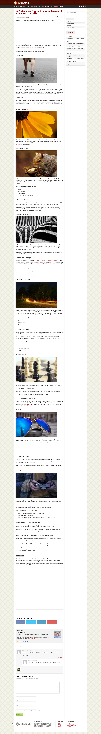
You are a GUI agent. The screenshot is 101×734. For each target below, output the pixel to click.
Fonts (39, 6)
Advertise (59, 724)
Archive (68, 723)
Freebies (42, 6)
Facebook (81, 6)
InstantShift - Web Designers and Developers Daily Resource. (21, 3)
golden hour (29, 404)
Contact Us (69, 21)
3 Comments (59, 16)
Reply (61, 657)
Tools (32, 6)
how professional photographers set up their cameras (45, 260)
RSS (83, 6)
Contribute (59, 726)
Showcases (56, 6)
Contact (59, 727)
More (61, 6)
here (17, 507)
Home (15, 6)
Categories (59, 725)
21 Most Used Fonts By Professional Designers (76, 38)
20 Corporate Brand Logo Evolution (73, 46)
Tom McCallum (26, 17)
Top (13, 724)
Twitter (79, 6)
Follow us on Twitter (70, 27)
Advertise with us (70, 29)
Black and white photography (22, 244)
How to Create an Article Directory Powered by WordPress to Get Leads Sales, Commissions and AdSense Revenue (75, 60)
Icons (52, 6)
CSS (29, 6)
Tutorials (35, 6)
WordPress (25, 6)
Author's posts (21, 641)
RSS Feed (69, 25)
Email (17, 700)
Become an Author (70, 23)
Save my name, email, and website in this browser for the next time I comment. (31, 710)
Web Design (20, 6)
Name (32, 695)
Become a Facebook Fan (71, 725)
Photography (47, 6)
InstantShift (23, 724)
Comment (17, 680)
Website (17, 705)
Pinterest (85, 6)
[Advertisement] (27, 32)
